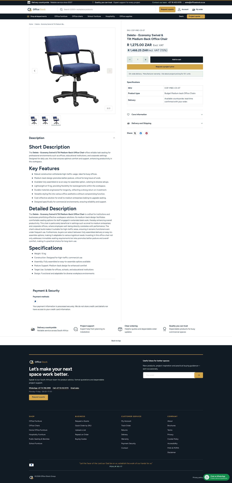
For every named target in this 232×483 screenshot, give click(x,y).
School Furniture (35, 443)
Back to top (116, 341)
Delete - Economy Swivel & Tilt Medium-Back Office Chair (49, 24)
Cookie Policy (172, 439)
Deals (181, 16)
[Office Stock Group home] (42, 362)
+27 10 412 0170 (174, 2)
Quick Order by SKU (83, 425)
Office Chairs (34, 425)
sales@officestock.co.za (195, 2)
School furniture (94, 16)
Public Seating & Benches (39, 439)
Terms (169, 430)
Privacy (170, 434)
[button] (198, 9)
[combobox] (106, 9)
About (170, 421)
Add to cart (176, 60)
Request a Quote (82, 421)
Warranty (125, 439)
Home (31, 24)
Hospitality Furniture (37, 434)
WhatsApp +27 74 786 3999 (40, 388)
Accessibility (172, 443)
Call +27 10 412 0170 (61, 388)
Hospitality (110, 16)
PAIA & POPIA (173, 448)
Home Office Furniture (38, 430)
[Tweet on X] (135, 133)
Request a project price (165, 67)
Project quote (196, 16)
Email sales (75, 388)
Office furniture (60, 16)
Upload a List (80, 430)
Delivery (124, 434)
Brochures (171, 425)
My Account (126, 421)
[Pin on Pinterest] (146, 133)
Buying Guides (81, 439)
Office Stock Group (48, 476)
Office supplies (126, 16)
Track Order (126, 425)
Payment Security (128, 443)
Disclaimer (171, 452)
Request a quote (38, 397)
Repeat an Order (82, 434)
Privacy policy (198, 477)
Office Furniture (35, 421)
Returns (124, 430)
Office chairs (77, 16)
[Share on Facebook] (140, 133)
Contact (124, 448)
